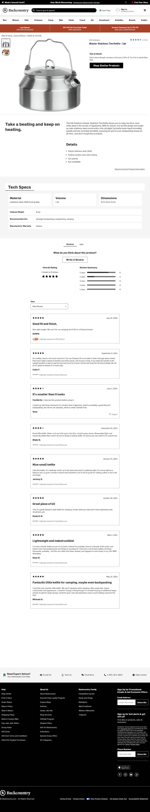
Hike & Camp (7, 35)
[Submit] (34, 10)
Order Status (7, 702)
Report (114, 414)
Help (4, 689)
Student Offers (46, 723)
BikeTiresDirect (85, 706)
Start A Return (7, 710)
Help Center (6, 693)
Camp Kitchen (19, 35)
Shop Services (46, 714)
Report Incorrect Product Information (130, 169)
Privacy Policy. (135, 744)
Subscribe (141, 702)
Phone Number (124, 749)
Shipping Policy (8, 714)
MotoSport (83, 702)
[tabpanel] (75, 211)
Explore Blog (45, 702)
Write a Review (75, 259)
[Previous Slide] (24, 2)
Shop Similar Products (106, 65)
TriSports (82, 714)
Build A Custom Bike (10, 719)
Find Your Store (141, 2)
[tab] (19, 187)
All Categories (46, 740)
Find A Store (7, 698)
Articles (43, 706)
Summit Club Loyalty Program (52, 698)
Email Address (124, 697)
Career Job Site (46, 710)
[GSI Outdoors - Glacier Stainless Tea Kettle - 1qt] (6, 43)
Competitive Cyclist (87, 693)
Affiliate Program (47, 719)
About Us (44, 689)
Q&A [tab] (82, 244)
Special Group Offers (48, 735)
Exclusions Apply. (126, 728)
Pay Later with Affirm (10, 723)
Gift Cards (6, 731)
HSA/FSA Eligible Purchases (13, 740)
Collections (44, 731)
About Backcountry (48, 693)
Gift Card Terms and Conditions (14, 735)
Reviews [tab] (70, 244)
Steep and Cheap (86, 698)
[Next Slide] (126, 2)
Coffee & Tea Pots (34, 35)
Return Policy (7, 706)
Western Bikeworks (86, 710)
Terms (127, 744)
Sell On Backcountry (48, 727)
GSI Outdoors (94, 40)
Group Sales (7, 727)
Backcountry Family (88, 689)
